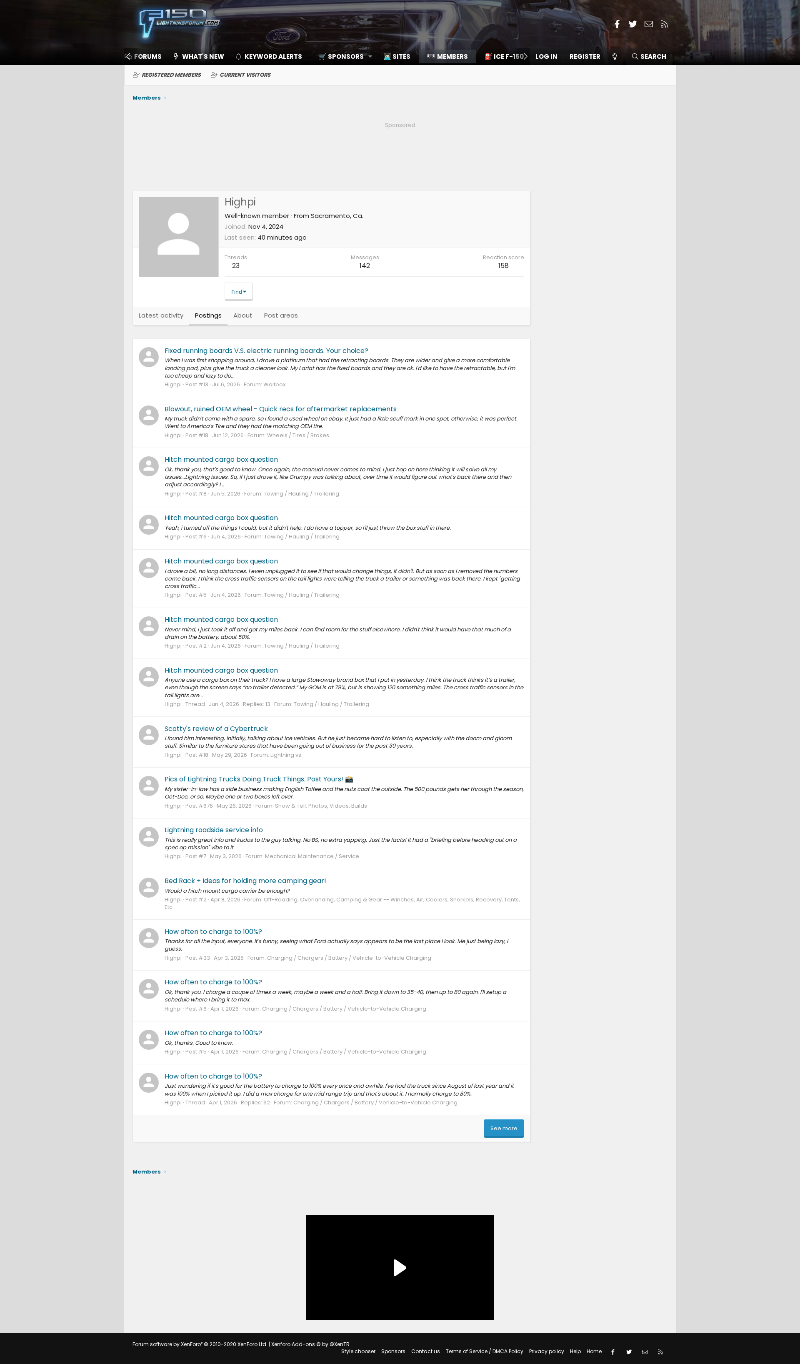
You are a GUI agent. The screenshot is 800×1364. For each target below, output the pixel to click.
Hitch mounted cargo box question (221, 459)
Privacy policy (546, 1351)
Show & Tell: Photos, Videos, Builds (321, 806)
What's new (203, 56)
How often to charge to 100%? (213, 931)
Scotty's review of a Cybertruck (216, 728)
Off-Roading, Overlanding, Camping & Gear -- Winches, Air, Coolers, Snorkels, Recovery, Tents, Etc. (342, 903)
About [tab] (242, 315)
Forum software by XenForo (200, 1344)
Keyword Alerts (273, 56)
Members (452, 56)
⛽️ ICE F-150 (504, 56)
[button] (342, 56)
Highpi (173, 384)
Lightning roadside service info (214, 830)
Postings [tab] (208, 315)
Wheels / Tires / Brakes (298, 435)
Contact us (425, 1351)
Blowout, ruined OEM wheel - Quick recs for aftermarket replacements (281, 409)
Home (594, 1351)
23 (236, 265)
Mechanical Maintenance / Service (312, 856)
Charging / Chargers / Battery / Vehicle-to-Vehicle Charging (349, 958)
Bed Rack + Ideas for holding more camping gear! (245, 881)
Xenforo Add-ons (310, 1344)
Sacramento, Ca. (337, 215)
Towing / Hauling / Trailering (301, 494)
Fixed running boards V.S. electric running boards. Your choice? (266, 350)
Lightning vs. (286, 755)
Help (575, 1351)
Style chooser (358, 1351)
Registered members (171, 75)
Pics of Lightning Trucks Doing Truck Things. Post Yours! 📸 (259, 779)
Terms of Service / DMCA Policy (484, 1351)
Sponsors (393, 1351)
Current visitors (245, 75)
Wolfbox (274, 384)
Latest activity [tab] (161, 315)
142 (365, 265)
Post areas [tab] (281, 315)
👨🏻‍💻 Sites (396, 56)
